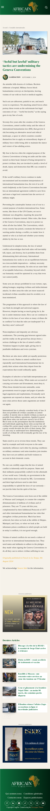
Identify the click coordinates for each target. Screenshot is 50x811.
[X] (11, 580)
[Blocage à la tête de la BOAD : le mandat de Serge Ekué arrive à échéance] (9, 649)
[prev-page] (4, 717)
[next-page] (8, 717)
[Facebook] (5, 580)
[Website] (37, 803)
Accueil (5, 28)
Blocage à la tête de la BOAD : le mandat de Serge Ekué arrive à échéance (32, 648)
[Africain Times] (25, 781)
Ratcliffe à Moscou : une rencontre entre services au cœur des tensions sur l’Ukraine (31, 676)
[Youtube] (43, 803)
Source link (22, 568)
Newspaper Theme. (37, 807)
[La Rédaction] (6, 77)
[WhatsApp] (17, 580)
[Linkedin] (23, 580)
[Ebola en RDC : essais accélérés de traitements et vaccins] (9, 663)
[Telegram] (42, 580)
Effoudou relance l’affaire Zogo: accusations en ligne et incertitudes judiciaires (32, 706)
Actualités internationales (17, 28)
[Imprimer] (36, 580)
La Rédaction (14, 77)
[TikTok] (25, 803)
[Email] (30, 580)
